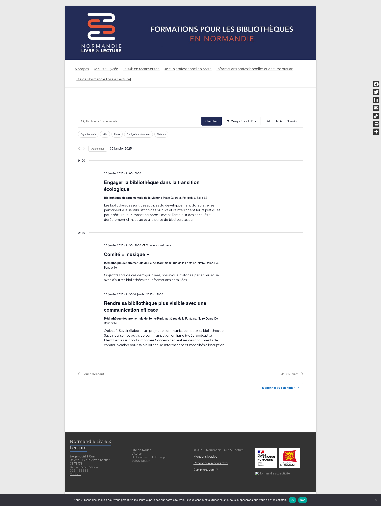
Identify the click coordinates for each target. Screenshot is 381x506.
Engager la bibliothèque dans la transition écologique (152, 185)
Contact (75, 474)
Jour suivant (289, 374)
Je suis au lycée (106, 69)
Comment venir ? (205, 469)
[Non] (376, 500)
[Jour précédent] (79, 148)
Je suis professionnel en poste (188, 69)
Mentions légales (205, 456)
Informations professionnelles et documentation (254, 69)
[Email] (376, 108)
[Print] (376, 124)
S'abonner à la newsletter (210, 463)
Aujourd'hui (97, 148)
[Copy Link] (376, 116)
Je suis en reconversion (141, 69)
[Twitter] (376, 92)
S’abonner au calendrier (278, 388)
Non (302, 499)
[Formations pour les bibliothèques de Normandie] (190, 8)
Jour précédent (93, 374)
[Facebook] (376, 84)
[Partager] (376, 132)
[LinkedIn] (376, 100)
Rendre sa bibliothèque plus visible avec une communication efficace (155, 306)
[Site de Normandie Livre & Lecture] (103, 79)
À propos (82, 69)
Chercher (211, 121)
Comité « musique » (126, 254)
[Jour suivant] (84, 148)
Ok (292, 499)
